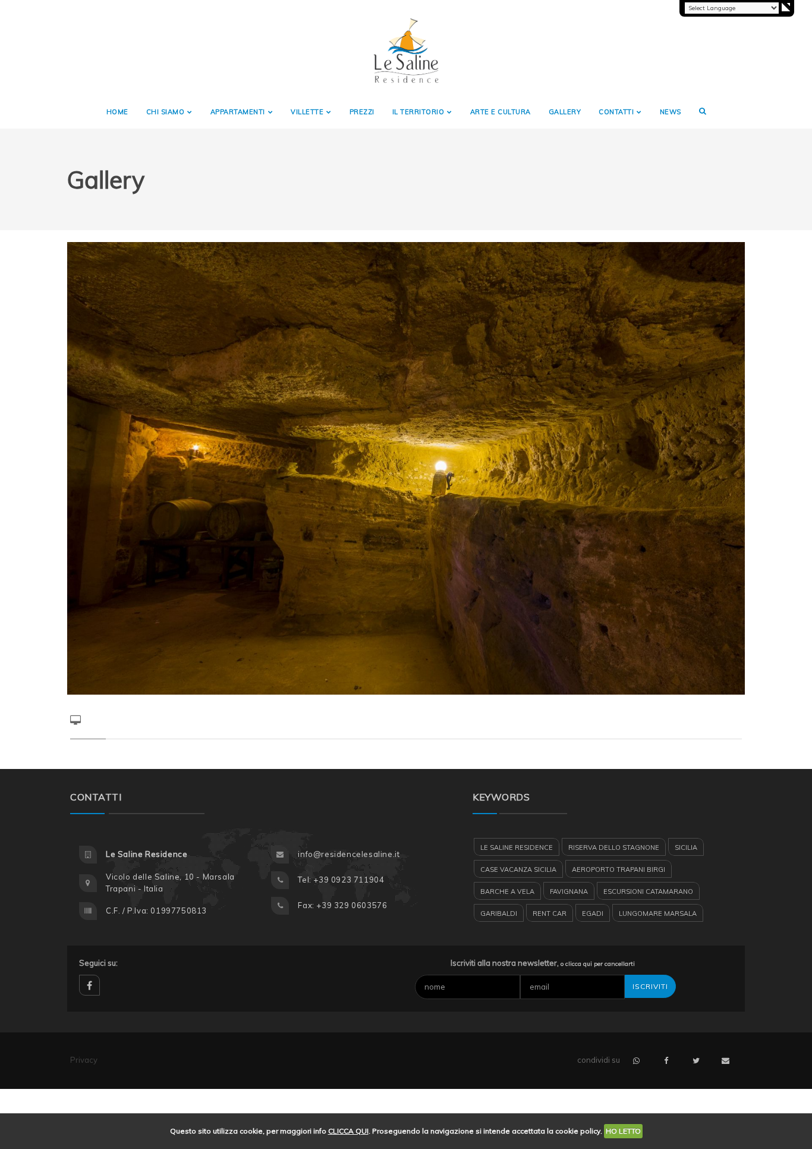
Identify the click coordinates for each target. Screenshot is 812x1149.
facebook (89, 985)
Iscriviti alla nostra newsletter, (543, 963)
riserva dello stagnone (613, 847)
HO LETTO (623, 1130)
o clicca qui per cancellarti (598, 964)
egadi (592, 913)
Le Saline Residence (516, 847)
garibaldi (498, 913)
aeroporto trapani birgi (618, 869)
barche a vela (507, 891)
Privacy (83, 1060)
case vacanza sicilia (518, 869)
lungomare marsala (658, 913)
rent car (549, 913)
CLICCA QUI (348, 1130)
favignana (569, 891)
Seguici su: (98, 963)
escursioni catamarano (648, 891)
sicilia (686, 847)
